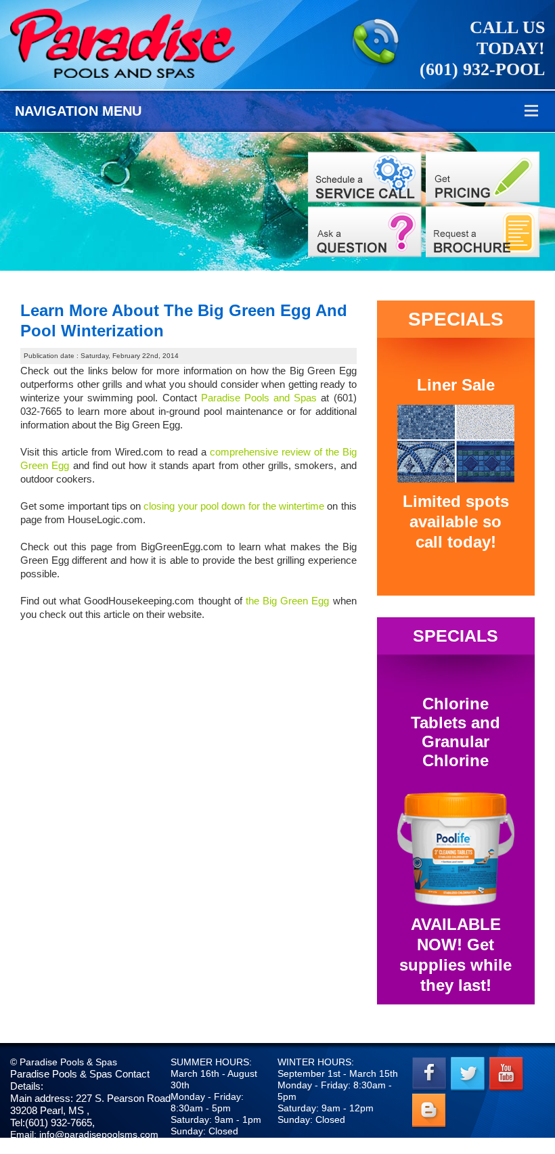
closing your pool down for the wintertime (233, 506)
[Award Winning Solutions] (365, 231)
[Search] (482, 177)
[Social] (482, 231)
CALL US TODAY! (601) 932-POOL (482, 48)
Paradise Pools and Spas (259, 397)
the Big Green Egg (288, 600)
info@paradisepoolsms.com (98, 1134)
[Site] (365, 177)
